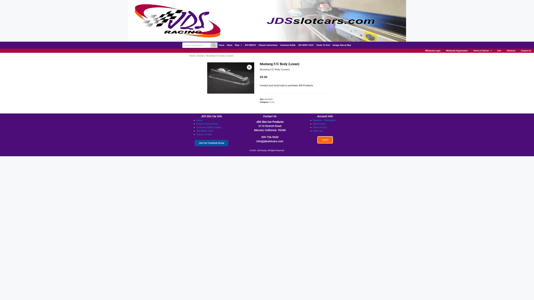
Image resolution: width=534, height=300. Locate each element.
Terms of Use (320, 127)
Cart (499, 50)
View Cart (318, 130)
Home (221, 45)
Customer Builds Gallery (209, 127)
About (229, 45)
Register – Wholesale (324, 120)
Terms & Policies (481, 50)
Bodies (200, 55)
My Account (319, 123)
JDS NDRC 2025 (306, 45)
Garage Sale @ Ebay (341, 45)
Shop (237, 45)
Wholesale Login (432, 50)
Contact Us (526, 50)
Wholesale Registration (457, 50)
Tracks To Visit (323, 45)
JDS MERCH (250, 45)
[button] (249, 67)
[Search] (214, 45)
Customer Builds (288, 45)
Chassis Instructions (268, 45)
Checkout (511, 50)
